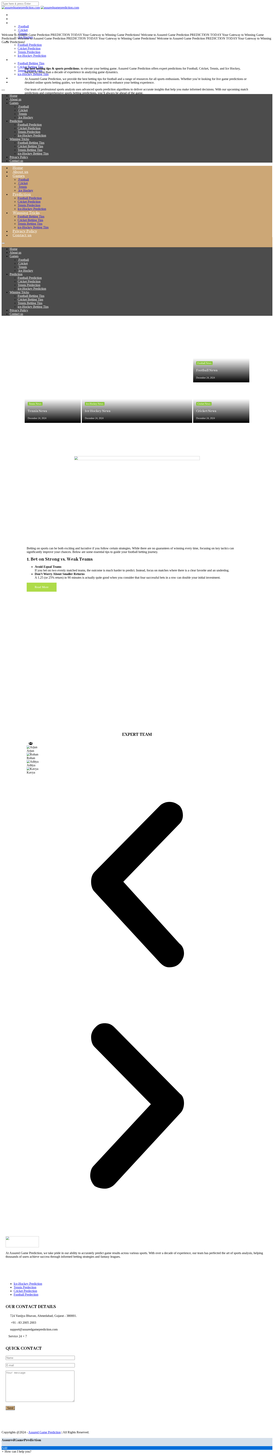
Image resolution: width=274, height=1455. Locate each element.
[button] (137, 885)
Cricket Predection (25, 1291)
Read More (42, 587)
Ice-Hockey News (94, 403)
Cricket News (203, 403)
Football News (204, 363)
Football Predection (26, 1294)
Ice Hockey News (97, 411)
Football (23, 26)
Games (19, 23)
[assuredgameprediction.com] (21, 7)
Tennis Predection (25, 1287)
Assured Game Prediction (44, 1432)
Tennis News (35, 403)
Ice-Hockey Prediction (28, 1283)
